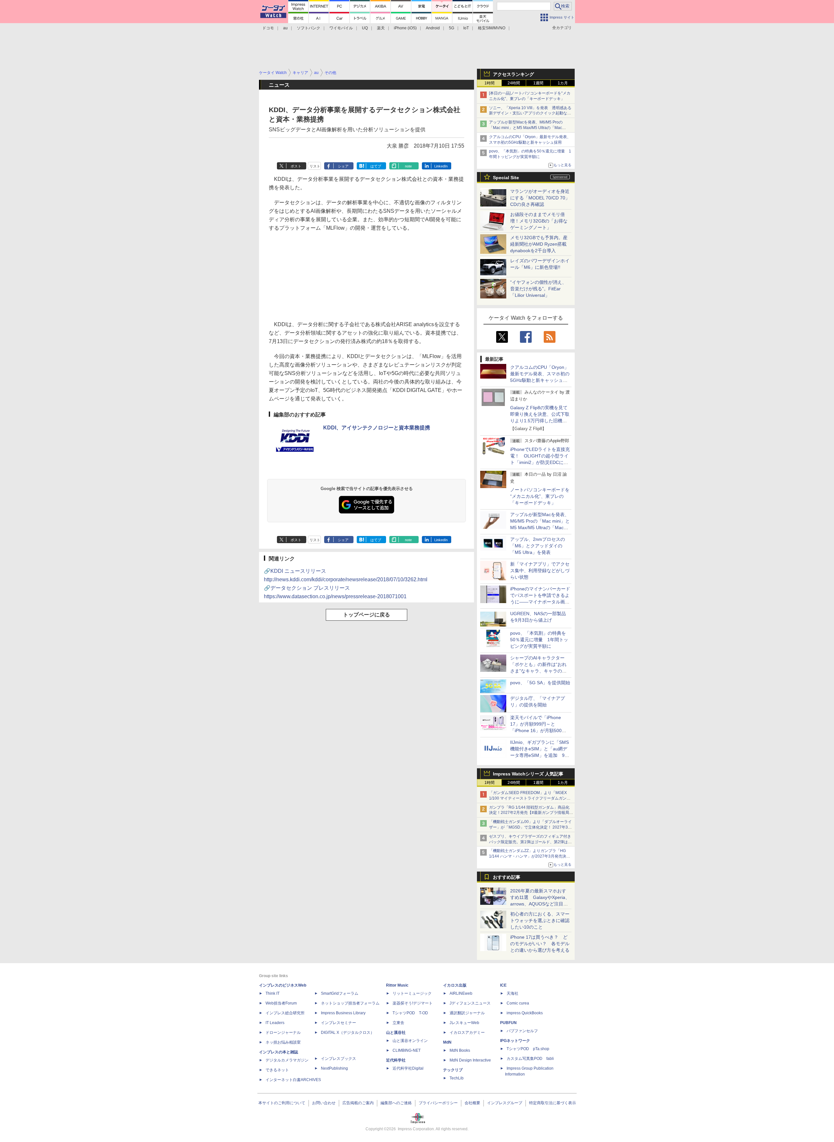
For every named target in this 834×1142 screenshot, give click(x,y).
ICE (503, 985)
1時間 (489, 83)
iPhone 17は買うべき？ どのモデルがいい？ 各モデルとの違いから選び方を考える (539, 943)
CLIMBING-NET (407, 1050)
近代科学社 (396, 1060)
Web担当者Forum (281, 1003)
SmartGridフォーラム (339, 993)
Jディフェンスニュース (470, 1003)
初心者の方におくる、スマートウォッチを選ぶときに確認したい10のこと (539, 920)
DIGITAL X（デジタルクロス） (347, 1032)
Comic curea (518, 1003)
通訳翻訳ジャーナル (467, 1013)
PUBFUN (508, 1022)
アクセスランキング (513, 74)
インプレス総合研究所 (285, 1013)
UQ (365, 28)
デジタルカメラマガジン (287, 1060)
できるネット (277, 1070)
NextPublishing (334, 1068)
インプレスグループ (504, 1103)
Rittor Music (397, 985)
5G (451, 28)
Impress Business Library (343, 1013)
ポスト (296, 166)
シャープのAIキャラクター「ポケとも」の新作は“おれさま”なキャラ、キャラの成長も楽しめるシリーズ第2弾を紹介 (539, 671)
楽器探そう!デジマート (413, 1003)
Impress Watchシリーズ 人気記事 (528, 773)
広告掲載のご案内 (358, 1103)
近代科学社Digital (408, 1068)
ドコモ (268, 28)
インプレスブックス (338, 1058)
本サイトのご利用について (281, 1103)
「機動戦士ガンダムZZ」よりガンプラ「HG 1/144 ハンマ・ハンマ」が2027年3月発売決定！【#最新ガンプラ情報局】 (527, 856)
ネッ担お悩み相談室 (283, 1042)
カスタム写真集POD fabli (530, 1058)
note (408, 166)
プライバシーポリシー (438, 1103)
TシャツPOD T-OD (410, 1013)
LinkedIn (441, 166)
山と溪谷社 (396, 1032)
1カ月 (563, 83)
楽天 (381, 28)
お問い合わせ (324, 1103)
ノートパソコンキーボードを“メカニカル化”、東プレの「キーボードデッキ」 (539, 496)
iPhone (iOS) (405, 28)
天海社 (512, 993)
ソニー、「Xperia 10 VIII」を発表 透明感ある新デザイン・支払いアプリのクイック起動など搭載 (530, 113)
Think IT (273, 993)
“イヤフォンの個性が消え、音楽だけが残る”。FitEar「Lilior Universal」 (538, 289)
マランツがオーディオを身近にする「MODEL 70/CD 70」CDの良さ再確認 (540, 198)
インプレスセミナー (338, 1022)
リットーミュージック (412, 993)
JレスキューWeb (464, 1022)
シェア (343, 166)
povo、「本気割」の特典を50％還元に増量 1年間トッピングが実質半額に (539, 639)
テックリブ (453, 1070)
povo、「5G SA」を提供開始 (540, 682)
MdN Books (460, 1050)
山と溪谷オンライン (410, 1040)
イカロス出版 (455, 985)
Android (433, 28)
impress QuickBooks (525, 1013)
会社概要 (472, 1103)
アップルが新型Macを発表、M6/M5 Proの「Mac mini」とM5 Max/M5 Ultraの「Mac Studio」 (526, 128)
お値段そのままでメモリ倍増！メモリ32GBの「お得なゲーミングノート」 (539, 221)
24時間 (514, 83)
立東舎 (398, 1022)
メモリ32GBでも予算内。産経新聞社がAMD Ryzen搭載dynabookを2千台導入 (539, 244)
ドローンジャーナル (283, 1032)
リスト (314, 166)
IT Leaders (275, 1022)
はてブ (375, 166)
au (285, 28)
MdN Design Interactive (470, 1060)
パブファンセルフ (522, 1031)
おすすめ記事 (506, 877)
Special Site (506, 177)
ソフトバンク (308, 28)
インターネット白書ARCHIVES (293, 1079)
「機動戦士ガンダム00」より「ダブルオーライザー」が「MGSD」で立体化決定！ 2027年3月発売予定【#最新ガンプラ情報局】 (530, 827)
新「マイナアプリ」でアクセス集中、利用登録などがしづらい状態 (539, 570)
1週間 (538, 83)
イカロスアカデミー (467, 1032)
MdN (447, 1042)
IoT (466, 28)
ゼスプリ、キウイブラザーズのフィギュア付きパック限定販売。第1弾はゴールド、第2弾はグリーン (530, 842)
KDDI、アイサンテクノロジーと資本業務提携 (376, 427)
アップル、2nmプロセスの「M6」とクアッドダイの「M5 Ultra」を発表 (537, 546)
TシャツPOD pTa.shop (528, 1049)
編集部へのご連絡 (396, 1103)
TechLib (457, 1078)
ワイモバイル (341, 28)
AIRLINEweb (461, 993)
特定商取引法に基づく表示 (552, 1103)
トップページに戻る (366, 614)
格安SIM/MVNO (491, 28)
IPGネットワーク (515, 1040)
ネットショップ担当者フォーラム (350, 1003)
